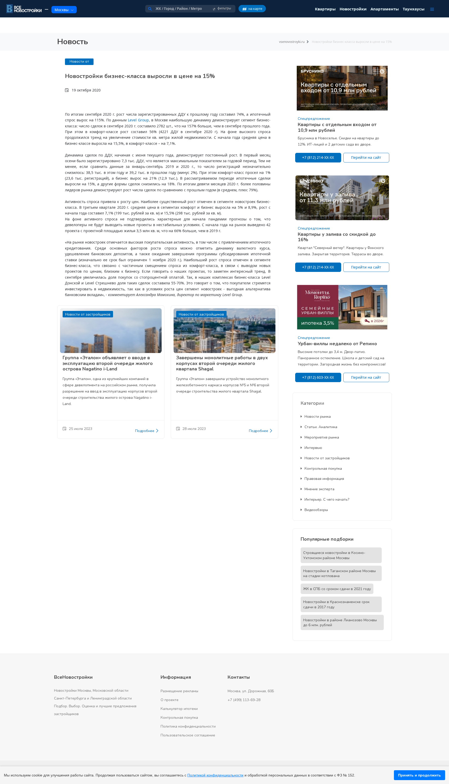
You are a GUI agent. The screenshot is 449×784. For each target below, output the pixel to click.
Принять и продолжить (419, 775)
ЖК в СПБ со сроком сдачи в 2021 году (337, 588)
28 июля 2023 (194, 428)
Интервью (313, 447)
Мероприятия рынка (322, 437)
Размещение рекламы (179, 691)
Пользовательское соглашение (188, 735)
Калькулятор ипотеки (179, 708)
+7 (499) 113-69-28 (244, 699)
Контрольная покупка (323, 468)
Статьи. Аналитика (321, 426)
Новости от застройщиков (327, 458)
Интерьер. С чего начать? (327, 499)
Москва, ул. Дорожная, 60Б (251, 691)
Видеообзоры (316, 509)
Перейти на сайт (366, 157)
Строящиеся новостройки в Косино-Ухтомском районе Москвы (334, 555)
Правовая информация (324, 478)
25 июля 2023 (80, 428)
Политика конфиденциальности (188, 726)
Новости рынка (318, 416)
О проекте (170, 699)
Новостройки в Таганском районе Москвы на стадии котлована (339, 574)
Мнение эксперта (319, 489)
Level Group (138, 119)
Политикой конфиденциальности (215, 775)
